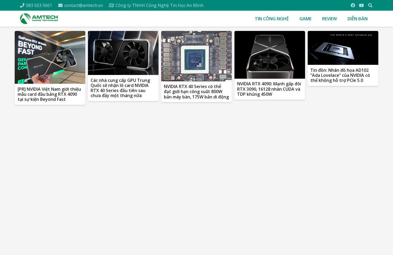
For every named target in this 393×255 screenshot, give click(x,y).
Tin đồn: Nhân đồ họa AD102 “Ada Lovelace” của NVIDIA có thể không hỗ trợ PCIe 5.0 (340, 75)
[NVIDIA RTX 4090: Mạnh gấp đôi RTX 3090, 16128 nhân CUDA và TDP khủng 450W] (269, 55)
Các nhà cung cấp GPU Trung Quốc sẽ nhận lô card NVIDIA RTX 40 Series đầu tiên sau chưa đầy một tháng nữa (120, 88)
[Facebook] (353, 5)
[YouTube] (361, 5)
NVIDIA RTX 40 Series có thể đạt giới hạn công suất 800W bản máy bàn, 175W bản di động (196, 91)
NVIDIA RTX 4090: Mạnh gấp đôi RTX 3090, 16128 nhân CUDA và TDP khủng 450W (269, 89)
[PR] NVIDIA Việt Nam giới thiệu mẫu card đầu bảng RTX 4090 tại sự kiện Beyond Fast (49, 94)
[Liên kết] (39, 18)
